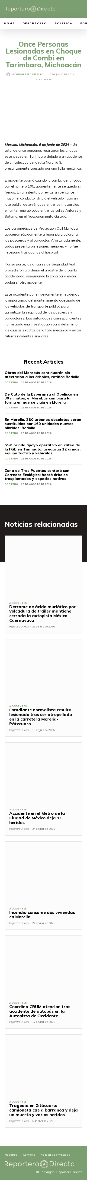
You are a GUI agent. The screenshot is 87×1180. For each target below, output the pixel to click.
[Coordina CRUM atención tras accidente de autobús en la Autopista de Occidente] (43, 966)
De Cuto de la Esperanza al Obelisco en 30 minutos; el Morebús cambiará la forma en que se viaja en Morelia (41, 398)
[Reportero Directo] (9, 74)
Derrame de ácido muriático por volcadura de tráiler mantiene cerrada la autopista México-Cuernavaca (42, 613)
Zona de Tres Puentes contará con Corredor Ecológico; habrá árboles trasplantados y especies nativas (37, 474)
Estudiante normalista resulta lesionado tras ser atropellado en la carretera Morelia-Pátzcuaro (40, 716)
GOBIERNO (11, 382)
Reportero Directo (29, 74)
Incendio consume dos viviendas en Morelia (42, 915)
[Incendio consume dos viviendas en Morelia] (43, 872)
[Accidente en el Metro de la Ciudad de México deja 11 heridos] (43, 773)
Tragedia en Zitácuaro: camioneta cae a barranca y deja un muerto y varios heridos (43, 1110)
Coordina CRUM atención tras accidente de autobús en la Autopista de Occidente (39, 1011)
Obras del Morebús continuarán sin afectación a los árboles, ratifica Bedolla (42, 374)
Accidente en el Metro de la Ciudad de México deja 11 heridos (37, 818)
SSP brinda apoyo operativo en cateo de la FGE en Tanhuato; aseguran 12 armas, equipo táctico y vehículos (43, 449)
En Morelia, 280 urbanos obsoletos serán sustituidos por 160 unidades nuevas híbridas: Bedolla (43, 423)
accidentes (44, 79)
